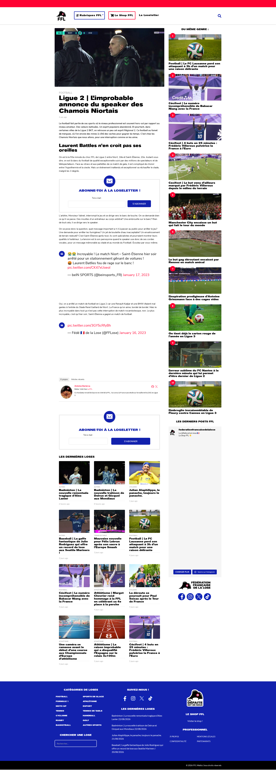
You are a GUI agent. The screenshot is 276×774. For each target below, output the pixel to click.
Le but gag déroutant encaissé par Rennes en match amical (194, 261)
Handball (89, 715)
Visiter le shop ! (195, 721)
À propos (64, 379)
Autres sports (92, 725)
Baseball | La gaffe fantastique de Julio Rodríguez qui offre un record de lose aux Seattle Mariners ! (74, 546)
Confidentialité (178, 741)
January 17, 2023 (136, 274)
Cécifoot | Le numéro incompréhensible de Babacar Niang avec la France (74, 597)
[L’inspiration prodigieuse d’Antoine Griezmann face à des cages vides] (195, 280)
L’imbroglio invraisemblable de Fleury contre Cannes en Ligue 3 (192, 412)
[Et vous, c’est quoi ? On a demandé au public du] (195, 520)
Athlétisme (98, 590)
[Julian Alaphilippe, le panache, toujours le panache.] (144, 472)
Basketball (63, 725)
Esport (87, 706)
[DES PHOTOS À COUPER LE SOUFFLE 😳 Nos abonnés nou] (195, 487)
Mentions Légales (206, 736)
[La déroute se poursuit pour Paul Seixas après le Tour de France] (144, 575)
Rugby (60, 720)
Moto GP (61, 706)
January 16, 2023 (132, 332)
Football (65, 92)
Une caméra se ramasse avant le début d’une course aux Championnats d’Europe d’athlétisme (73, 651)
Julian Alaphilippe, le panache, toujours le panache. (144, 493)
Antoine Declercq (82, 386)
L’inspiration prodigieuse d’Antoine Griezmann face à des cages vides (194, 298)
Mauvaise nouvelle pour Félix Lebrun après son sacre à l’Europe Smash (107, 543)
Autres (62, 487)
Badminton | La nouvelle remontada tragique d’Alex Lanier (73, 494)
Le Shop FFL (124, 15)
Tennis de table (100, 535)
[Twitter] (156, 386)
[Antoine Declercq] (66, 391)
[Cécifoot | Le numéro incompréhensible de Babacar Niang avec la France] (74, 575)
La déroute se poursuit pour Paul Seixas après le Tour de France (144, 597)
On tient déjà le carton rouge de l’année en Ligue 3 (192, 335)
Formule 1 (62, 701)
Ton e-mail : (97, 198)
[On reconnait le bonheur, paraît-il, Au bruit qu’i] (195, 455)
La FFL (89, 389)
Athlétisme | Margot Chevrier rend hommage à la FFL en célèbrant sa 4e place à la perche (109, 598)
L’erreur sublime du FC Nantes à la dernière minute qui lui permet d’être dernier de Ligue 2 (193, 373)
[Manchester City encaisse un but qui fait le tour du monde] (195, 206)
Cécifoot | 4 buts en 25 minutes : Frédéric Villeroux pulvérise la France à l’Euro (144, 650)
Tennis (60, 711)
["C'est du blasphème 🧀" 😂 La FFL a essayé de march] (195, 552)
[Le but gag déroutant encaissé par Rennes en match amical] (195, 243)
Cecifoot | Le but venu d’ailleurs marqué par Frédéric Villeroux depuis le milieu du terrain (192, 185)
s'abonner (139, 203)
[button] (219, 16)
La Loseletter (149, 15)
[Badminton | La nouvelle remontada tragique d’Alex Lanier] (74, 472)
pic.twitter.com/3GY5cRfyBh (89, 325)
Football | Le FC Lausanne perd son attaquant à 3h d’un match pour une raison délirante (143, 544)
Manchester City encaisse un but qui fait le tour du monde (193, 224)
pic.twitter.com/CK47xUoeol (89, 267)
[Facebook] (152, 386)
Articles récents (77, 379)
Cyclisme (133, 487)
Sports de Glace (93, 696)
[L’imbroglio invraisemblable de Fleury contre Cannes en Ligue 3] (195, 394)
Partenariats (203, 741)
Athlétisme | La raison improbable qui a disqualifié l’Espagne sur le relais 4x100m (107, 650)
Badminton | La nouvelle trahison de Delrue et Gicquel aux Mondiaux (109, 494)
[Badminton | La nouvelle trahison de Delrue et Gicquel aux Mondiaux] (109, 472)
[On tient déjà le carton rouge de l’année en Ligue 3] (195, 317)
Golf (86, 720)
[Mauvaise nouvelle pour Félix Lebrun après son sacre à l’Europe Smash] (109, 521)
